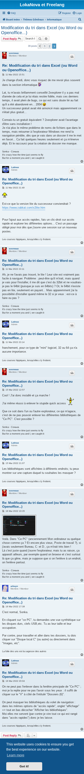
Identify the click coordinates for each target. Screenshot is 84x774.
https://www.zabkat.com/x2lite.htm (23, 207)
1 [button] (44, 46)
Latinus (15, 167)
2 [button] (49, 46)
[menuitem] (11, 13)
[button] (40, 46)
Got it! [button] (24, 766)
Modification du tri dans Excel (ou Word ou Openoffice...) (41, 30)
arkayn (14, 586)
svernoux (14, 53)
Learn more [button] (15, 755)
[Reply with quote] (72, 56)
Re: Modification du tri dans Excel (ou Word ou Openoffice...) (39, 68)
